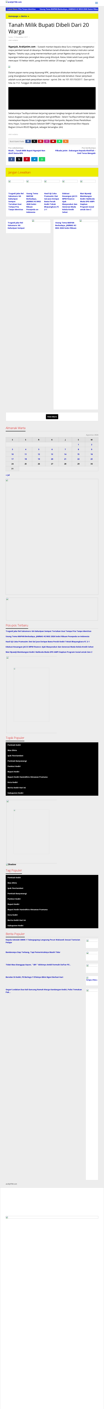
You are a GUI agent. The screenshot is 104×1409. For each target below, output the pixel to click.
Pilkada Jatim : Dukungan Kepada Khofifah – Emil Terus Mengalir (75, 150)
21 (65, 459)
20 (52, 459)
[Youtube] (53, 141)
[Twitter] (34, 141)
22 (78, 459)
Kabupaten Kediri (15, 793)
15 (78, 454)
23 (92, 459)
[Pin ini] (27, 159)
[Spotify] (59, 141)
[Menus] (96, 3)
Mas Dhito (12, 750)
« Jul (8, 475)
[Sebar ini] (11, 159)
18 (26, 459)
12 (39, 454)
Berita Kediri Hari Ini (17, 787)
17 (12, 459)
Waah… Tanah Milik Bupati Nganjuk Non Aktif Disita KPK (26, 150)
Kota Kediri (13, 782)
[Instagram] (47, 141)
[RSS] (65, 141)
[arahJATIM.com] (14, 2)
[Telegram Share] (34, 159)
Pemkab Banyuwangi (17, 761)
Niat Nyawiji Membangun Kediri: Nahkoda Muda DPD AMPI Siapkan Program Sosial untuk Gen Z (87, 201)
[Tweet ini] (19, 159)
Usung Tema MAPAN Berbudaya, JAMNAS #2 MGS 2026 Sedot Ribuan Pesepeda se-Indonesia (65, 228)
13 (52, 454)
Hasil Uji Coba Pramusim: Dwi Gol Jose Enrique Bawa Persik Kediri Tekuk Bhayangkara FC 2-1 (51, 201)
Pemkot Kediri (14, 766)
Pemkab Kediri (14, 745)
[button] (52, 609)
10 (12, 454)
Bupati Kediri (13, 771)
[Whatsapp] (42, 159)
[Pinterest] (40, 141)
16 (92, 454)
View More (52, 416)
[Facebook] (28, 141)
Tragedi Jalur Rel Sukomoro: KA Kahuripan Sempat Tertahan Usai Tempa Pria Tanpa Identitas (18, 228)
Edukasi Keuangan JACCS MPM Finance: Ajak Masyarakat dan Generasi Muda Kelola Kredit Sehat (49, 647)
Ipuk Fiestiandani (15, 755)
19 (39, 459)
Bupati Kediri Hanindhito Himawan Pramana (28, 777)
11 (26, 454)
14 (65, 454)
